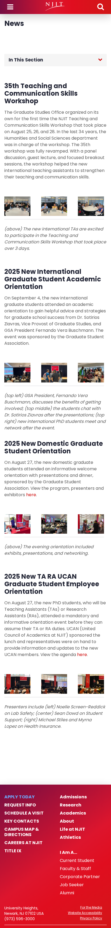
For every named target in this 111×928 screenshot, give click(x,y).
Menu (10, 7)
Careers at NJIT (23, 843)
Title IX (12, 851)
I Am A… (68, 852)
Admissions (73, 797)
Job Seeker (72, 885)
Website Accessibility (85, 913)
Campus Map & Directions (21, 832)
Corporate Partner (80, 876)
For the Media (91, 907)
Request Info (20, 805)
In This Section (26, 60)
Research (70, 805)
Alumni (67, 893)
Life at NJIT (72, 829)
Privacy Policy (91, 918)
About (67, 821)
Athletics (70, 837)
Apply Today (19, 797)
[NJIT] (55, 6)
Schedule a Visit (24, 813)
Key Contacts (21, 821)
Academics (73, 813)
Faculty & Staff (75, 868)
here (31, 495)
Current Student (77, 860)
